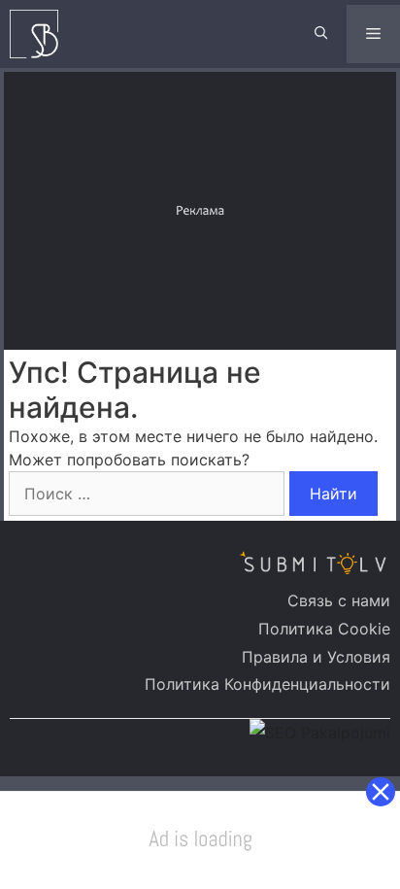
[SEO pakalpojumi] (320, 732)
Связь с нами (338, 600)
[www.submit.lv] (39, 34)
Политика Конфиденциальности (267, 684)
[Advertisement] (202, 208)
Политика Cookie (324, 628)
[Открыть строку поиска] (321, 34)
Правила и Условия (316, 657)
